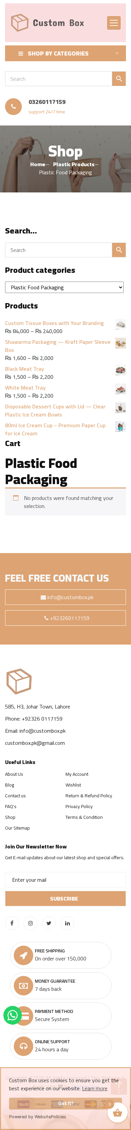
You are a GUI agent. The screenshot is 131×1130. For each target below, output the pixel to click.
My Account (77, 774)
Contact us (15, 795)
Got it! (65, 1103)
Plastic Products (73, 164)
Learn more (94, 1088)
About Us (14, 774)
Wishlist (73, 784)
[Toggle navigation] (114, 23)
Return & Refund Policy (89, 795)
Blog (9, 784)
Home (37, 164)
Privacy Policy (79, 806)
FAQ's (10, 806)
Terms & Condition (84, 817)
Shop (10, 817)
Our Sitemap (17, 828)
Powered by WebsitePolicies (37, 1116)
